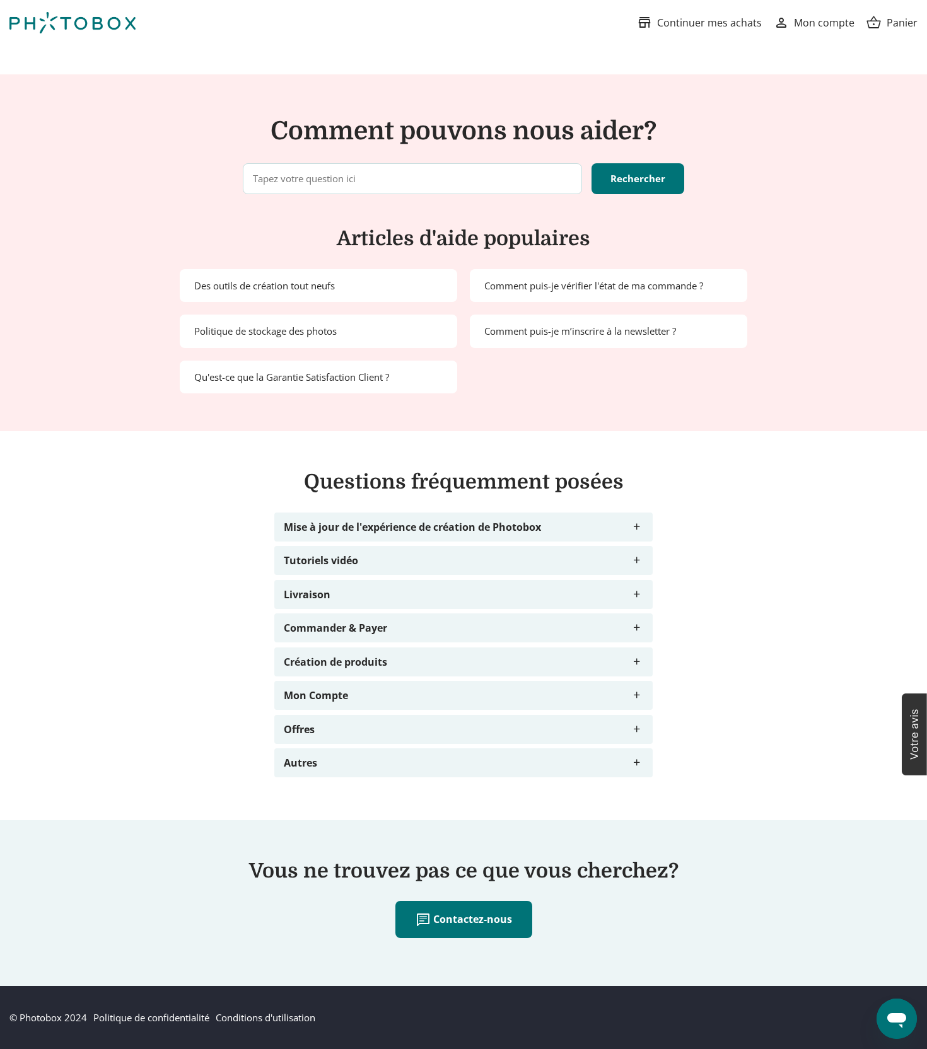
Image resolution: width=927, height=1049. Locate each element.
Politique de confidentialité (151, 1017)
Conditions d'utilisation (265, 1017)
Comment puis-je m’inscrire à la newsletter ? (580, 331)
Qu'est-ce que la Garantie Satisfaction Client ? (291, 377)
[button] (914, 734)
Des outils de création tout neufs (264, 285)
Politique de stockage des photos (265, 331)
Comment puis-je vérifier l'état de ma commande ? (593, 285)
